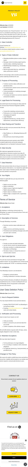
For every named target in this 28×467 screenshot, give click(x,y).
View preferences (14, 461)
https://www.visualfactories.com (13, 47)
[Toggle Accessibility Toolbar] (25, 464)
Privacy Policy (14, 464)
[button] (26, 440)
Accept (14, 453)
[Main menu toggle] (25, 2)
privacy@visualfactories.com (7, 51)
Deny (14, 457)
